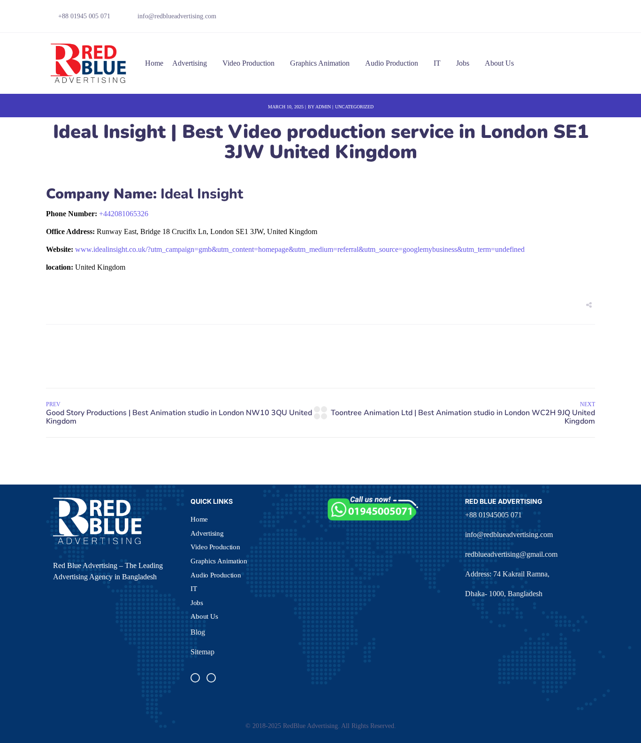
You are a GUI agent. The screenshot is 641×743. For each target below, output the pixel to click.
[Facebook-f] (542, 18)
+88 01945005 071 (493, 515)
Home (154, 63)
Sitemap (202, 652)
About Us (499, 63)
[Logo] (89, 63)
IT (437, 63)
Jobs (462, 63)
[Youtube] (574, 18)
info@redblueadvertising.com (509, 534)
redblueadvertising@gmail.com (511, 554)
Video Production (248, 63)
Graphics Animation (320, 63)
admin (323, 106)
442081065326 (123, 214)
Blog (198, 632)
